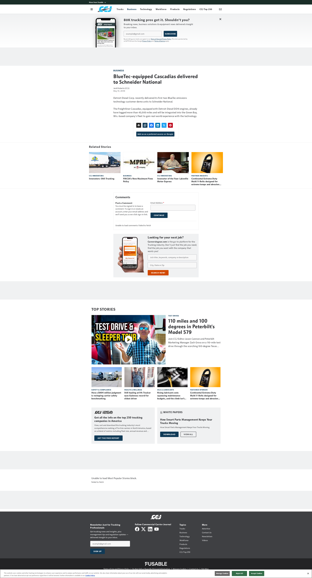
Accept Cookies (256, 573)
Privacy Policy (146, 41)
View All (188, 434)
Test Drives (173, 316)
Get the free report (108, 438)
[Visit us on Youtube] (156, 529)
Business (118, 70)
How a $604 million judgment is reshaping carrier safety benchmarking (106, 395)
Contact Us (194, 569)
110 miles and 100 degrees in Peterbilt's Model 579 (191, 326)
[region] (156, 573)
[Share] (151, 125)
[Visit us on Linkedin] (150, 529)
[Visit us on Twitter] (143, 529)
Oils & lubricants (165, 390)
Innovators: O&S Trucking (101, 178)
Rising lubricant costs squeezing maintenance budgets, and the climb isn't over (170, 395)
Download (169, 434)
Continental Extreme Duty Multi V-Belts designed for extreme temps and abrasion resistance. (205, 181)
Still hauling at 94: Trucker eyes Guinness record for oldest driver (137, 395)
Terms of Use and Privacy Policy (161, 39)
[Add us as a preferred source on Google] (145, 125)
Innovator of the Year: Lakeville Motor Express (172, 180)
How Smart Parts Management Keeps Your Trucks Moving (186, 421)
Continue (159, 215)
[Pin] (170, 125)
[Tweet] (164, 125)
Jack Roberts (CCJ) (121, 88)
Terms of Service (160, 41)
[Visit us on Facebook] (137, 529)
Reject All (239, 573)
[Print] (138, 125)
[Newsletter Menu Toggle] (220, 9)
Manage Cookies (180, 569)
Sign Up (97, 551)
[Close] (308, 573)
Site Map (205, 569)
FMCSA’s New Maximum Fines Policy (138, 180)
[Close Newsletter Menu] (220, 19)
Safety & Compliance (101, 390)
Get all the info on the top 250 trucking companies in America (118, 419)
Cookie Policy (90, 575)
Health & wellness (133, 390)
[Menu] (91, 9)
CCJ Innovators (96, 176)
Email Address (157, 203)
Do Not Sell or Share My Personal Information (151, 569)
